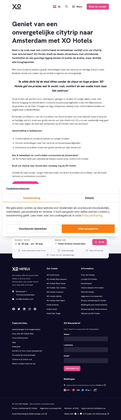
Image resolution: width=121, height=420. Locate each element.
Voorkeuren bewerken (33, 228)
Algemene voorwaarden (91, 296)
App (14, 342)
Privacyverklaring (92, 215)
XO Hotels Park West (56, 300)
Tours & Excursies (20, 338)
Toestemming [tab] (31, 198)
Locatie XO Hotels (89, 279)
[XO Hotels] (16, 6)
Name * (67, 334)
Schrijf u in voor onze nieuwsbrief (27, 351)
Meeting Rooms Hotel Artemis (94, 305)
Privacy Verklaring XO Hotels (93, 300)
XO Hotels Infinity (54, 296)
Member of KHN (71, 408)
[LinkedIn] (24, 309)
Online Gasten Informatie (92, 287)
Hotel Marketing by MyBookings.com (28, 414)
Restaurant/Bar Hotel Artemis (94, 309)
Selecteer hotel (60, 240)
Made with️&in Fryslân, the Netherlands (85, 414)
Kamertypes (86, 283)
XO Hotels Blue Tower (56, 283)
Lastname (68, 345)
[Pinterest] (35, 309)
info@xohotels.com (24, 299)
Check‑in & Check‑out (22, 359)
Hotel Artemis (53, 305)
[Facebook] (13, 309)
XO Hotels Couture (55, 292)
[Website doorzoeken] (66, 6)
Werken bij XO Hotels (90, 313)
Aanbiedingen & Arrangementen (26, 329)
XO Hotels (23, 404)
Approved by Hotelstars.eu (93, 408)
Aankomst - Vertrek (22, 240)
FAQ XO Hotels (87, 292)
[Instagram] (29, 309)
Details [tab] (89, 198)
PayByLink (100, 385)
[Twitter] (18, 309)
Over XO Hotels (88, 275)
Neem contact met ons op (23, 363)
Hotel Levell (52, 309)
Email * (67, 356)
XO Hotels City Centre (56, 287)
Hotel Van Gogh (53, 313)
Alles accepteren (88, 228)
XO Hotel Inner (53, 275)
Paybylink (16, 346)
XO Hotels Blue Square (57, 279)
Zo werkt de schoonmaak (23, 355)
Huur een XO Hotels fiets (23, 333)
